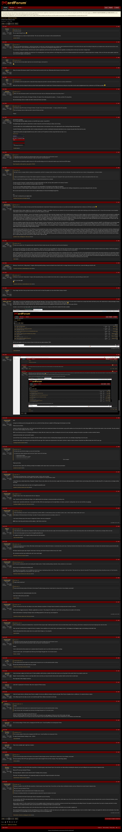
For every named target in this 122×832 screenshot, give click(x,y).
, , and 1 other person (21, 236)
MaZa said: (16, 204)
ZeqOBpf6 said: (17, 493)
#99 (118, 446)
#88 (118, 117)
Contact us (100, 827)
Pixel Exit (53, 830)
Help (116, 827)
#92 (118, 240)
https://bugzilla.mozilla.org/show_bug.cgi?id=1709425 (24, 164)
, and (20, 198)
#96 (118, 299)
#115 (118, 720)
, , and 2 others (22, 815)
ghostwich (4, 21)
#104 (118, 541)
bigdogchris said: (17, 623)
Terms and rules (106, 827)
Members (20, 7)
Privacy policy (112, 827)
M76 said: (16, 580)
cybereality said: (17, 732)
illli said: (15, 154)
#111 (118, 670)
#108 (118, 620)
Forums (5, 7)
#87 (118, 103)
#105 (118, 559)
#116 (118, 729)
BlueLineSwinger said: (18, 562)
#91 (118, 202)
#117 (118, 742)
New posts (12, 7)
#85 (118, 77)
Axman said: (16, 170)
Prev (3, 23)
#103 (118, 526)
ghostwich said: (17, 29)
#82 (118, 42)
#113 (118, 691)
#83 (118, 57)
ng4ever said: (16, 91)
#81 (118, 26)
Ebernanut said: (17, 60)
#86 (118, 89)
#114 (118, 701)
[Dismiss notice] (119, 12)
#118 (118, 752)
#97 (118, 354)
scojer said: (16, 474)
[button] (15, 7)
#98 (118, 417)
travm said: (16, 44)
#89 (118, 152)
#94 (118, 272)
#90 (118, 167)
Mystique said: (16, 784)
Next (16, 23)
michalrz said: (16, 275)
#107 (118, 602)
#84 (118, 67)
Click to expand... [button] (66, 459)
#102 (118, 508)
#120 (118, 781)
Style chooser (5, 827)
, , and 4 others (22, 268)
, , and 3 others (21, 487)
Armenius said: (17, 604)
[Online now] (2, 702)
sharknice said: (17, 106)
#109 (118, 637)
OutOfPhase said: (17, 510)
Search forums (11, 9)
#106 (118, 577)
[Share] (117, 26)
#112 (118, 682)
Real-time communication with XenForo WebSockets (64, 830)
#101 (118, 491)
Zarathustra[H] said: (17, 528)
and (16, 537)
